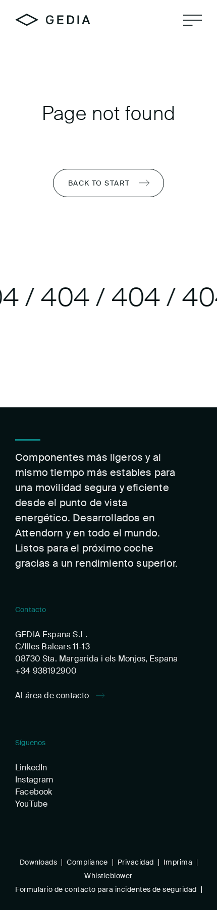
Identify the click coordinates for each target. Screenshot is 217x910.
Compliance (87, 862)
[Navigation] (192, 20)
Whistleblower (108, 875)
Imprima (178, 862)
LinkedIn (31, 767)
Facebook (33, 791)
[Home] (52, 20)
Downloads (38, 862)
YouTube (31, 804)
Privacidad (136, 862)
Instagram (34, 779)
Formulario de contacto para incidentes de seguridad (105, 889)
